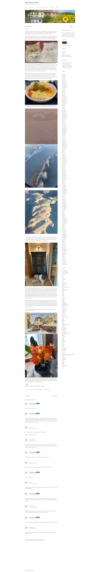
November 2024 (64, 100)
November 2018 (64, 190)
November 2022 (64, 130)
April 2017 (63, 214)
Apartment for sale (65, 273)
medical (63, 320)
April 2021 (63, 154)
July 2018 (63, 195)
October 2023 (64, 116)
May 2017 (63, 212)
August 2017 (64, 209)
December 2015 (64, 234)
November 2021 (64, 145)
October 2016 (64, 221)
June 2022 (63, 136)
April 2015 (63, 244)
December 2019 (64, 174)
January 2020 (64, 172)
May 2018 (63, 197)
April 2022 (63, 139)
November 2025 (64, 85)
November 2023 (64, 115)
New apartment (64, 328)
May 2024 (63, 107)
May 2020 (63, 167)
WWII (63, 366)
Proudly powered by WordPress (29, 570)
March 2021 (64, 155)
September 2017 (64, 207)
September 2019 (64, 177)
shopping (63, 344)
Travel (34, 389)
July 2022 (63, 135)
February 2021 (64, 156)
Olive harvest (64, 330)
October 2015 (64, 236)
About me (56, 7)
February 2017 (64, 216)
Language (63, 314)
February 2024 (64, 111)
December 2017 (64, 204)
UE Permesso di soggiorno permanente (68, 354)
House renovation (65, 304)
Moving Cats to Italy (65, 324)
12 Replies (26, 28)
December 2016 (64, 219)
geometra (63, 295)
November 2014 (64, 250)
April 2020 (63, 169)
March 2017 (64, 215)
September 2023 (64, 117)
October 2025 (64, 86)
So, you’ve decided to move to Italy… (42, 7)
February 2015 (64, 246)
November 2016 (64, 220)
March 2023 (64, 125)
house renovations (65, 305)
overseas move (64, 331)
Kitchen (63, 313)
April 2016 (63, 229)
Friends (63, 293)
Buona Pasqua (55, 395)
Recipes (52, 7)
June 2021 (63, 151)
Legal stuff (63, 315)
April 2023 (63, 124)
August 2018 (64, 194)
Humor (63, 306)
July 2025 (63, 90)
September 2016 (64, 222)
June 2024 (63, 106)
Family (63, 288)
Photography (64, 334)
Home (26, 7)
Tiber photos (64, 350)
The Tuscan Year (64, 348)
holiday (63, 300)
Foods (63, 291)
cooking (63, 278)
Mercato (63, 321)
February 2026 (64, 81)
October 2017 (64, 206)
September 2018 (64, 192)
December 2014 (64, 249)
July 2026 (63, 75)
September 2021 (64, 147)
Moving (63, 323)
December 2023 (64, 114)
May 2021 (63, 152)
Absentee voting (64, 270)
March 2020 (64, 170)
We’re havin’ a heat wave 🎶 (66, 55)
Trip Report (36, 389)
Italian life (63, 309)
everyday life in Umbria (65, 286)
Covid (63, 280)
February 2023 (64, 126)
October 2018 (64, 191)
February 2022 (64, 141)
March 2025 (64, 95)
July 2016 (63, 225)
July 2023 (63, 120)
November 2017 (64, 205)
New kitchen (64, 329)
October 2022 (64, 131)
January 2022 (64, 142)
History (63, 299)
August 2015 (64, 239)
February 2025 (64, 96)
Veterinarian (64, 359)
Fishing (63, 290)
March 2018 (64, 200)
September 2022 (64, 132)
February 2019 (64, 186)
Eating (63, 285)
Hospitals (63, 301)
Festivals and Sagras (65, 289)
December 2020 (64, 159)
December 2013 (64, 264)
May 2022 (63, 137)
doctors (63, 281)
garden (63, 294)
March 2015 (64, 245)
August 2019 (64, 179)
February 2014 (64, 261)
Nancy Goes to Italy (31, 2)
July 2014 (63, 255)
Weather (63, 361)
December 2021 (64, 144)
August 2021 (64, 149)
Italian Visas (64, 311)
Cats (62, 276)
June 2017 (63, 211)
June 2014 (63, 256)
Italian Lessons (64, 308)
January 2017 (64, 217)
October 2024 (64, 101)
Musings (63, 325)
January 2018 (64, 202)
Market (63, 319)
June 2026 (63, 76)
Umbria (63, 356)
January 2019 (64, 187)
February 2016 (64, 231)
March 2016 (64, 230)
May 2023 (63, 122)
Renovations (64, 340)
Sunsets (63, 345)
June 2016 (63, 226)
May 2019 (63, 182)
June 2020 (63, 166)
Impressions (27, 395)
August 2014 (64, 254)
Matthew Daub (32, 527)
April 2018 (63, 199)
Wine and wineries (65, 365)
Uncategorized (41, 389)
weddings (63, 363)
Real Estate (63, 336)
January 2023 (64, 127)
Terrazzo (63, 346)
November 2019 (64, 175)
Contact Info (31, 7)
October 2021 (64, 146)
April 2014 (63, 259)
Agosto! (63, 53)
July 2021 (63, 150)
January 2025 (64, 97)
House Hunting (64, 303)
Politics (63, 335)
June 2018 (63, 196)
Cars (62, 275)
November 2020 (64, 160)
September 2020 (64, 162)
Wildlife (63, 364)
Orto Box (63, 52)
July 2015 (63, 240)
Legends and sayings (65, 316)
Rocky (63, 343)
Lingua (63, 318)
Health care (64, 298)
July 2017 (63, 210)
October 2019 (64, 176)
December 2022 (64, 129)
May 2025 (63, 92)
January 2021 (64, 157)
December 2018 (64, 189)
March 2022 (64, 140)
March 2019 (64, 185)
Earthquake (64, 284)
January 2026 (64, 82)
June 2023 (63, 121)
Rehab (63, 339)
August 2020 (64, 164)
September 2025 (64, 87)
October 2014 (64, 251)
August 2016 (64, 224)
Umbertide (63, 355)
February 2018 (64, 201)
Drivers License (64, 283)
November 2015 (64, 235)
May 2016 (63, 227)
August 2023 (64, 119)
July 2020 (63, 165)
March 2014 (64, 260)
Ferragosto (63, 51)
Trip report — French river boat (67, 56)
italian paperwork (64, 310)
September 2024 (64, 102)
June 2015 (63, 241)
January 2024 (64, 112)
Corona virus (64, 279)
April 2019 (63, 184)
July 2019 (63, 180)
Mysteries (63, 326)
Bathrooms (63, 274)
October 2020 (64, 161)
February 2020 (64, 171)
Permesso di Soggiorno (65, 333)
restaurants (64, 341)
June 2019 (63, 181)
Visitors (63, 360)
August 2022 (64, 134)
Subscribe (64, 42)
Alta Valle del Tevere (65, 271)
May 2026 (63, 77)
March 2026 (64, 80)
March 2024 (64, 110)
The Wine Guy (64, 349)
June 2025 (63, 91)
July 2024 (63, 105)
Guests (63, 296)
